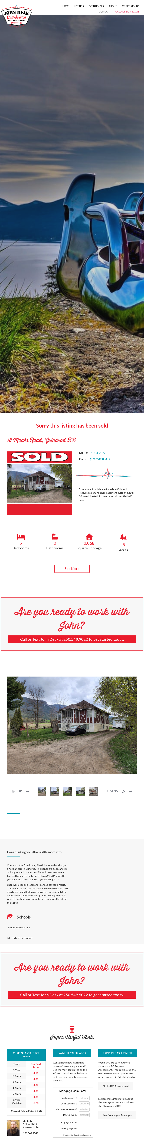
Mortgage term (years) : (67, 1109)
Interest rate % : (70, 1115)
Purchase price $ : (69, 1098)
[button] (72, 569)
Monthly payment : (69, 1128)
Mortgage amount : (69, 1122)
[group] (20, 541)
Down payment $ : (69, 1104)
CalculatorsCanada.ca (82, 1135)
